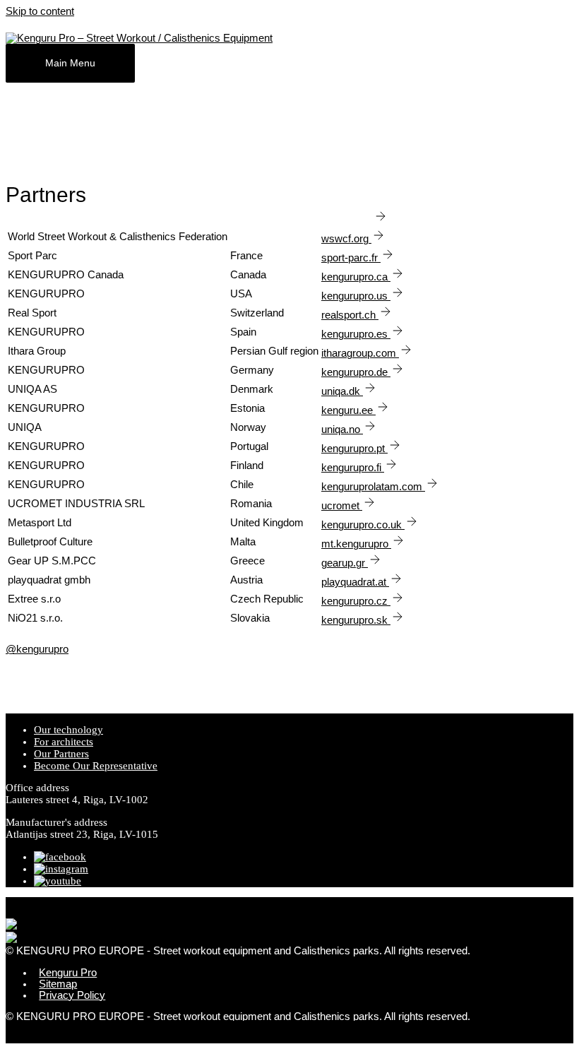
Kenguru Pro (68, 972)
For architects (63, 741)
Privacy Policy (72, 995)
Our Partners (61, 753)
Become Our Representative (95, 765)
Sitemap (58, 984)
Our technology (68, 729)
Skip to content (40, 11)
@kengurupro (37, 649)
